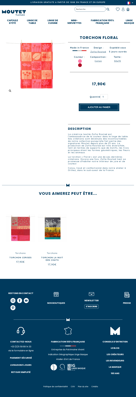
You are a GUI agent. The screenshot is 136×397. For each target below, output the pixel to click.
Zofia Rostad (98, 51)
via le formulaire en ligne (21, 350)
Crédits (94, 386)
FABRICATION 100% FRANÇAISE (102, 22)
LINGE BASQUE (129, 22)
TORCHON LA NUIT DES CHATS (52, 258)
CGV (73, 386)
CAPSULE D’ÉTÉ (12, 22)
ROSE (80, 61)
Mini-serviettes (74, 22)
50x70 (117, 61)
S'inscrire (91, 306)
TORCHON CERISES (20, 257)
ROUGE (80, 65)
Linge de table (32, 22)
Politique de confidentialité (55, 386)
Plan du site (83, 386)
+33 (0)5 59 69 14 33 (21, 346)
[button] (10, 90)
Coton (98, 61)
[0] (129, 9)
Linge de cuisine (53, 22)
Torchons (20, 253)
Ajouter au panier (99, 107)
